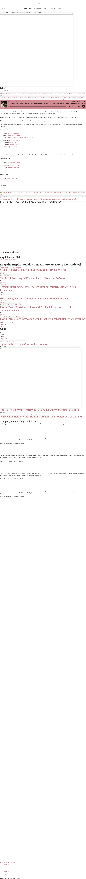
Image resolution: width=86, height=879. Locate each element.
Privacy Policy (6, 864)
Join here (72, 155)
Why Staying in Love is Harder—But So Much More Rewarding (34, 298)
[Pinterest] (4, 8)
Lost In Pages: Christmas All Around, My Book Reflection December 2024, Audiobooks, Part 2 (40, 308)
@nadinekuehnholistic (14, 162)
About (30, 8)
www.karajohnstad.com (13, 133)
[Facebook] (6, 8)
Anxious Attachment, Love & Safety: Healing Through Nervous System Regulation (38, 288)
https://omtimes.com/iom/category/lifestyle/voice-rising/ (21, 137)
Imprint (5, 868)
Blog (45, 8)
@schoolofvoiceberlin (13, 144)
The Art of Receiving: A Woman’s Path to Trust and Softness (32, 278)
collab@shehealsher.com (13, 178)
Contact (59, 8)
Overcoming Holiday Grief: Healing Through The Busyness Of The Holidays (41, 416)
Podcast (51, 8)
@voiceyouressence (13, 142)
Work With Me (38, 8)
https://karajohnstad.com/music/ (15, 139)
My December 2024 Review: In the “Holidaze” (24, 344)
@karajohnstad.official (14, 140)
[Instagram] (2, 8)
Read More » (3, 274)
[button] (43, 331)
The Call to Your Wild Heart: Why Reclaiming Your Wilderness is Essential (40, 409)
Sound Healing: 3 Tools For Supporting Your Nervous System (33, 269)
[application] (46, 8)
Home (25, 8)
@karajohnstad (13, 146)
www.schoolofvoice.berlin (14, 135)
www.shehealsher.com (13, 167)
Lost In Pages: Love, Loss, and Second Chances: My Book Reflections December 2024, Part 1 (43, 320)
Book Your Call (3, 196)
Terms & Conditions (8, 866)
